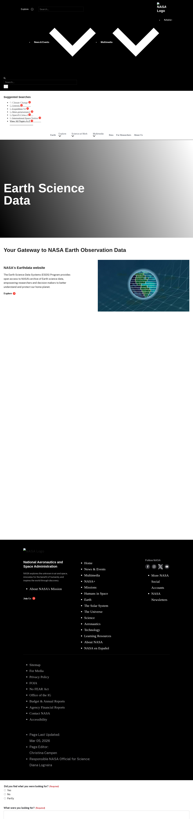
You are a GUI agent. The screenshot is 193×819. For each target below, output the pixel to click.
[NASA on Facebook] (147, 566)
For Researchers (123, 135)
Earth (53, 135)
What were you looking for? (24, 808)
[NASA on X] (160, 566)
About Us (138, 135)
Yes (9, 790)
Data (111, 135)
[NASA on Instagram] (154, 566)
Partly (10, 798)
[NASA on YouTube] (166, 566)
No (8, 794)
